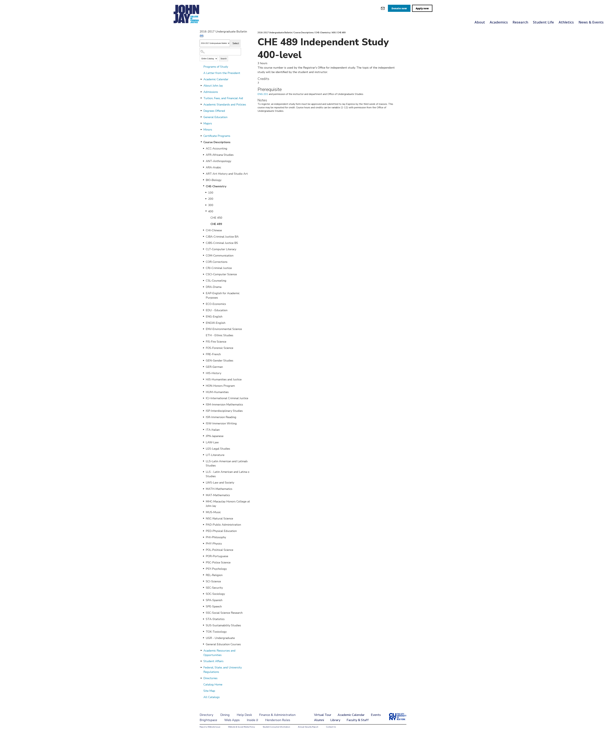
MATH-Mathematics (219, 489)
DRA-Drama (213, 287)
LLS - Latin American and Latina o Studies (227, 474)
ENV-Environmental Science (224, 329)
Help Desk (244, 715)
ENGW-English (215, 323)
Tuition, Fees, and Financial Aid (223, 98)
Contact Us (331, 727)
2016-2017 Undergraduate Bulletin (275, 32)
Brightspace (208, 720)
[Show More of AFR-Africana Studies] (203, 154)
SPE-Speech (214, 606)
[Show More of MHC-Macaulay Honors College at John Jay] (203, 501)
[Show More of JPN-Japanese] (203, 435)
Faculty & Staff (358, 720)
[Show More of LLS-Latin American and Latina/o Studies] (203, 461)
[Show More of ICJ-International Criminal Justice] (203, 398)
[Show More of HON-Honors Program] (203, 385)
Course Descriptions (216, 142)
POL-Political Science (219, 550)
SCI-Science (213, 581)
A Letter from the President (221, 73)
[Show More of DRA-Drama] (203, 286)
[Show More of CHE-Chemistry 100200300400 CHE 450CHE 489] (203, 186)
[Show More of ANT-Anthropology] (203, 161)
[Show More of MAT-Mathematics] (203, 495)
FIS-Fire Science (216, 342)
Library (335, 720)
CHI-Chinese (214, 230)
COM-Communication (219, 255)
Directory (206, 715)
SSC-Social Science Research (224, 613)
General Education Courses (223, 644)
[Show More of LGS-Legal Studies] (203, 448)
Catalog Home (212, 684)
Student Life (543, 22)
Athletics (566, 22)
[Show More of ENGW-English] (203, 322)
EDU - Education (216, 310)
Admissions (210, 92)
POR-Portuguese (217, 556)
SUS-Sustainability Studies (223, 625)
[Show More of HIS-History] (203, 373)
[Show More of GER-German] (203, 366)
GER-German (214, 367)
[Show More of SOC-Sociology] (203, 593)
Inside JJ (252, 720)
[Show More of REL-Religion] (203, 575)
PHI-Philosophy (216, 537)
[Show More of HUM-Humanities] (203, 391)
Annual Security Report (308, 727)
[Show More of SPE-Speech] (203, 606)
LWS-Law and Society (220, 482)
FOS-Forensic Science (219, 348)
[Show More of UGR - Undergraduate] (203, 637)
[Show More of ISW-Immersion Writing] (203, 423)
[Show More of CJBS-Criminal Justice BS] (203, 242)
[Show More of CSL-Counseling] (203, 280)
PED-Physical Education (221, 531)
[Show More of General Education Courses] (203, 644)
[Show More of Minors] (201, 129)
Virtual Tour (322, 715)
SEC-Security (214, 588)
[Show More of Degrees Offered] (201, 110)
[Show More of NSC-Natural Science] (203, 518)
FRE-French (213, 354)
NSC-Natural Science (219, 518)
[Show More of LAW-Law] (203, 442)
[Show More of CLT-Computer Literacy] (203, 249)
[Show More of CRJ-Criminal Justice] (203, 267)
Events (376, 715)
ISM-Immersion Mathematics (224, 404)
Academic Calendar (215, 79)
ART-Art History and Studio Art (227, 174)
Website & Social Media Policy (241, 727)
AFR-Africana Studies (220, 155)
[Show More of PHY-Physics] (203, 543)
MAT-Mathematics (218, 495)
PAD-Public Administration (223, 525)
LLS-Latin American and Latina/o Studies (227, 463)
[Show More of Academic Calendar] (201, 79)
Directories (210, 678)
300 (210, 205)
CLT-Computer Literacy (221, 249)
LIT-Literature (215, 455)
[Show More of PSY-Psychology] (203, 568)
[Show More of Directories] (201, 678)
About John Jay (213, 85)
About (480, 22)
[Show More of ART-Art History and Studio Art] (203, 173)
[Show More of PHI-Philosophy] (203, 537)
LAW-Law (212, 442)
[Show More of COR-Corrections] (203, 261)
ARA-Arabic (213, 167)
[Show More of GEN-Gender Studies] (203, 360)
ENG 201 (263, 94)
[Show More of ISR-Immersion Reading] (203, 417)
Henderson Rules (277, 720)
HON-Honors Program (220, 386)
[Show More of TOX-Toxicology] (203, 631)
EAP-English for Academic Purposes (223, 295)
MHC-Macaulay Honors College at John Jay (228, 504)
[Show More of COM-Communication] (203, 255)
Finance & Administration (277, 715)
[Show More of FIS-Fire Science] (203, 341)
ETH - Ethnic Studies (219, 335)
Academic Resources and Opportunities (219, 653)
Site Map (209, 691)
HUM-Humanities (217, 392)
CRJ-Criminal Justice (219, 268)
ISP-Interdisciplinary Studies (224, 411)
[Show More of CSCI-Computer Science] (203, 274)
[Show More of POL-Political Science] (203, 549)
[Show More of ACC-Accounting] (203, 148)
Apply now (422, 8)
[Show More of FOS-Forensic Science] (203, 347)
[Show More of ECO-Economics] (203, 303)
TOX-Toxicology (216, 632)
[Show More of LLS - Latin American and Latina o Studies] (203, 471)
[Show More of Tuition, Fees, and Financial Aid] (201, 98)
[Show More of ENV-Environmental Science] (203, 328)
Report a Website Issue (210, 727)
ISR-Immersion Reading (221, 417)
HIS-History (213, 373)
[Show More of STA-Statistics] (203, 618)
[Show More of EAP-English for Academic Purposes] (203, 293)
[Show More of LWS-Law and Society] (203, 482)
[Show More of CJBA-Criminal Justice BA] (203, 236)
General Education (215, 117)
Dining (225, 715)
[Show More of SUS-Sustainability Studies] (203, 625)
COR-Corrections (216, 262)
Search (223, 59)
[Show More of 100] (206, 192)
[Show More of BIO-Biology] (203, 179)
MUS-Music (213, 512)
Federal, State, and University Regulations (222, 670)
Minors (207, 129)
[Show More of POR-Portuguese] (203, 556)
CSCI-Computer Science (221, 274)
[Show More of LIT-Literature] (203, 454)
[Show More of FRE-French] (203, 354)
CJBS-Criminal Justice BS (222, 243)
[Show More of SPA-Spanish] (203, 600)
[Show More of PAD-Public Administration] (203, 524)
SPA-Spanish (214, 600)
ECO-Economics (216, 304)
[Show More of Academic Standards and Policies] (201, 104)
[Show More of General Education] (201, 117)
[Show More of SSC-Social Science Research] (203, 612)
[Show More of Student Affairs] (201, 661)
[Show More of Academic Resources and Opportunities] (201, 650)
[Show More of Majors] (201, 123)
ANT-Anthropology (218, 161)
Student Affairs (213, 661)
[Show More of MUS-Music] (203, 512)
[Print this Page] (202, 36)
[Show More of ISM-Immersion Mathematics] (203, 404)
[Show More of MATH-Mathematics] (203, 488)
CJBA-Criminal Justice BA (222, 237)
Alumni (319, 720)
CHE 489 (216, 224)
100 (210, 193)
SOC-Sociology (215, 594)
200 (210, 199)
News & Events (591, 22)
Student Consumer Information (276, 727)
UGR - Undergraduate (220, 638)
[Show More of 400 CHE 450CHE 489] (206, 211)
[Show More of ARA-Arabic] (203, 167)
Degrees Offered (214, 111)
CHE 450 (216, 218)
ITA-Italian (213, 430)
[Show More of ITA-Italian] (203, 429)
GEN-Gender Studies (219, 360)
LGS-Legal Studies (218, 449)
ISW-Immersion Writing (221, 423)
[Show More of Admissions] (201, 91)
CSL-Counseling (216, 281)
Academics (499, 22)
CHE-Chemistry (216, 186)
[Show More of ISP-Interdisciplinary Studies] (203, 410)
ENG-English (214, 316)
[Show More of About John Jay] (201, 85)
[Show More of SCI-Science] (203, 581)
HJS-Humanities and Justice (224, 379)
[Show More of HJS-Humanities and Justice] (203, 379)
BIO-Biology (213, 180)
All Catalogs (211, 697)
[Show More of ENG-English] (203, 316)
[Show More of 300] (206, 205)
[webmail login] (382, 8)
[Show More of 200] (206, 198)
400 (210, 211)
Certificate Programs (216, 136)
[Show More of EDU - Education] (203, 310)
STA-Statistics (215, 619)
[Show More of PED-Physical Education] (203, 530)
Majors (207, 123)
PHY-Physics (214, 543)
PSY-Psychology (216, 569)
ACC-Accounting (216, 148)
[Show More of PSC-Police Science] (203, 562)
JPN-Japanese (214, 436)
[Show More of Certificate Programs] (201, 135)
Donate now (399, 8)
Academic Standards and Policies (224, 104)
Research (520, 22)
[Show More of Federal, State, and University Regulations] (201, 667)
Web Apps (232, 720)
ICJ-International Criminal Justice (227, 398)
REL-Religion (214, 575)
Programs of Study (215, 67)
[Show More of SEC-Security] (203, 587)
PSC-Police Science (218, 562)
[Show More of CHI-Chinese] (203, 230)
